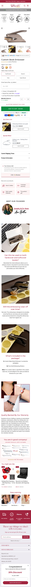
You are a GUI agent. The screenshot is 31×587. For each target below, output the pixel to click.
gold (6, 67)
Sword (23, 74)
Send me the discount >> (15, 582)
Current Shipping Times (7, 153)
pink (10, 67)
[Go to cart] (28, 6)
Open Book (23, 78)
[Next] (29, 499)
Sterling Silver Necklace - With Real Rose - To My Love (8, 483)
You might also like (8, 464)
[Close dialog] (28, 565)
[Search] (24, 6)
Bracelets (4, 505)
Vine (8, 78)
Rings (22, 505)
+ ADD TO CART (20, 129)
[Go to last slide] (2, 28)
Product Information (7, 158)
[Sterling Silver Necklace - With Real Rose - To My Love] (8, 473)
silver (2, 67)
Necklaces (14, 505)
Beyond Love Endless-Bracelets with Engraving (22, 482)
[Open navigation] (2, 5)
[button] (4, 49)
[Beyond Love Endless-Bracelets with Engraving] (22, 473)
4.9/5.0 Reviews (12, 61)
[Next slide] (29, 28)
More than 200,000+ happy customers (15, 1)
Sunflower (8, 74)
